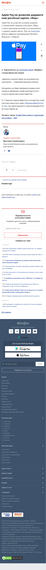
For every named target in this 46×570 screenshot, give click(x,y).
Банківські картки (7, 391)
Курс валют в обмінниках (9, 452)
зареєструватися (8, 197)
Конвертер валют (7, 404)
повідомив (35, 31)
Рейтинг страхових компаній (10, 501)
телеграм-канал (26, 70)
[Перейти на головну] (6, 2)
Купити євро (5, 460)
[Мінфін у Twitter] (23, 331)
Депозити (5, 399)
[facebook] (5, 151)
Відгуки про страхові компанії (11, 498)
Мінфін (12, 162)
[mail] (9, 151)
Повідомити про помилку (23, 370)
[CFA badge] (29, 515)
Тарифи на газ (6, 401)
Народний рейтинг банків (9, 409)
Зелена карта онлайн (8, 496)
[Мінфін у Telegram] (17, 331)
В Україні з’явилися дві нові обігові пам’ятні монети (22, 296)
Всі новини (6, 312)
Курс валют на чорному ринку (11, 455)
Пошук (40, 364)
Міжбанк (4, 396)
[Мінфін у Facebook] (11, 331)
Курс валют (5, 380)
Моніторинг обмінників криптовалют (13, 412)
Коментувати (22, 170)
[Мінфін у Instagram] (29, 331)
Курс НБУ (4, 388)
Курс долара (5, 383)
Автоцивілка (5, 504)
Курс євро (5, 386)
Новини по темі (23, 241)
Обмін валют (5, 449)
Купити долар (6, 457)
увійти (34, 195)
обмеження (29, 103)
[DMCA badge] (23, 558)
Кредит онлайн (6, 407)
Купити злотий (6, 462)
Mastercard (39, 103)
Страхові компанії (7, 506)
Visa (5, 106)
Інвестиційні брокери (8, 394)
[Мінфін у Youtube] (35, 331)
